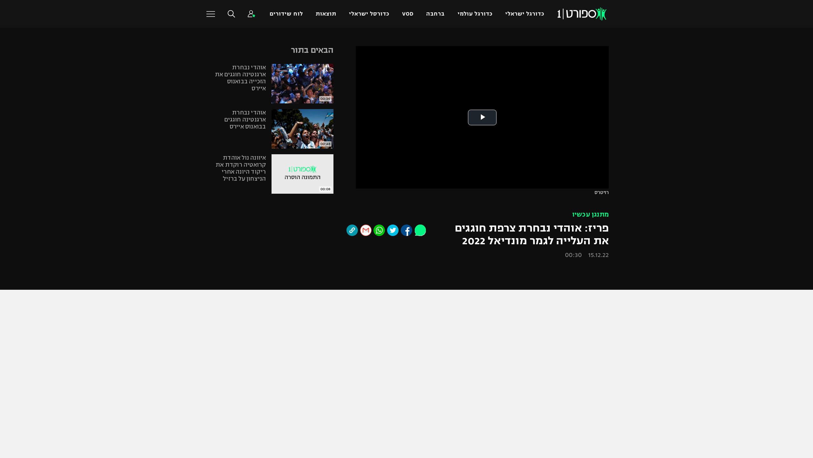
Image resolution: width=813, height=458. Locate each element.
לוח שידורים (286, 14)
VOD (407, 14)
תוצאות (326, 14)
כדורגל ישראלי (524, 14)
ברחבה (435, 14)
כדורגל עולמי (475, 14)
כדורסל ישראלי (369, 14)
